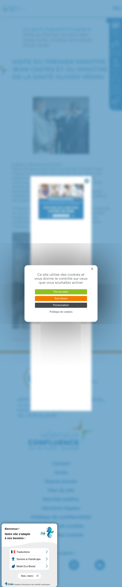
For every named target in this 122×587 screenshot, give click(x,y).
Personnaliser (61, 305)
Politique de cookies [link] (61, 311)
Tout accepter (60, 291)
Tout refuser (61, 298)
